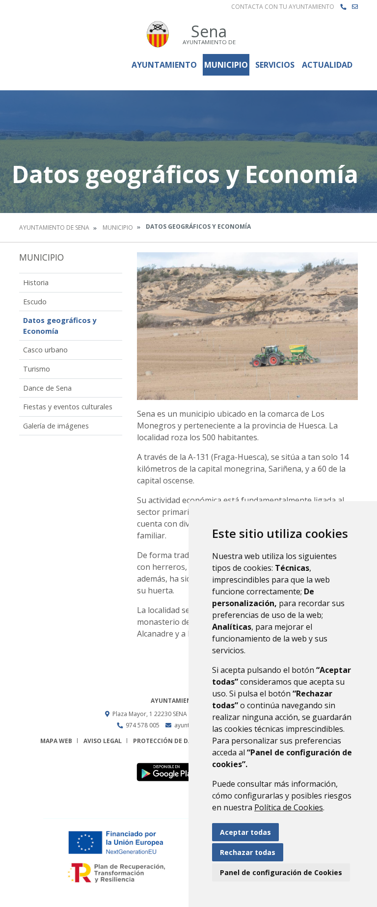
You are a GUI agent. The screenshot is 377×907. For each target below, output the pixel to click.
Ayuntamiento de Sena (54, 227)
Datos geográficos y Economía (60, 326)
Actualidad (327, 64)
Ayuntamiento (164, 64)
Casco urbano (45, 349)
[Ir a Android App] (170, 771)
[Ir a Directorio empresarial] (343, 7)
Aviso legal (102, 741)
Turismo (36, 368)
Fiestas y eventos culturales (67, 406)
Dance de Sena (47, 388)
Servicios (275, 64)
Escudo (35, 301)
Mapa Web (56, 741)
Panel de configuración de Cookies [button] (281, 872)
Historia (36, 282)
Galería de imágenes (56, 425)
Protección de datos (168, 741)
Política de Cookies (288, 807)
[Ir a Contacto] (355, 7)
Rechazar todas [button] (247, 852)
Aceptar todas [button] (245, 832)
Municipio (226, 64)
